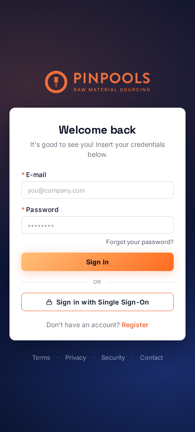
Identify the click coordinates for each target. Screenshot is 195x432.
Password (40, 209)
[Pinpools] (97, 82)
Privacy (75, 357)
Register (135, 325)
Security (113, 357)
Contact (151, 357)
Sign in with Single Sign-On (102, 302)
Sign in (97, 262)
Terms (41, 357)
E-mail (33, 174)
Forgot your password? (140, 242)
